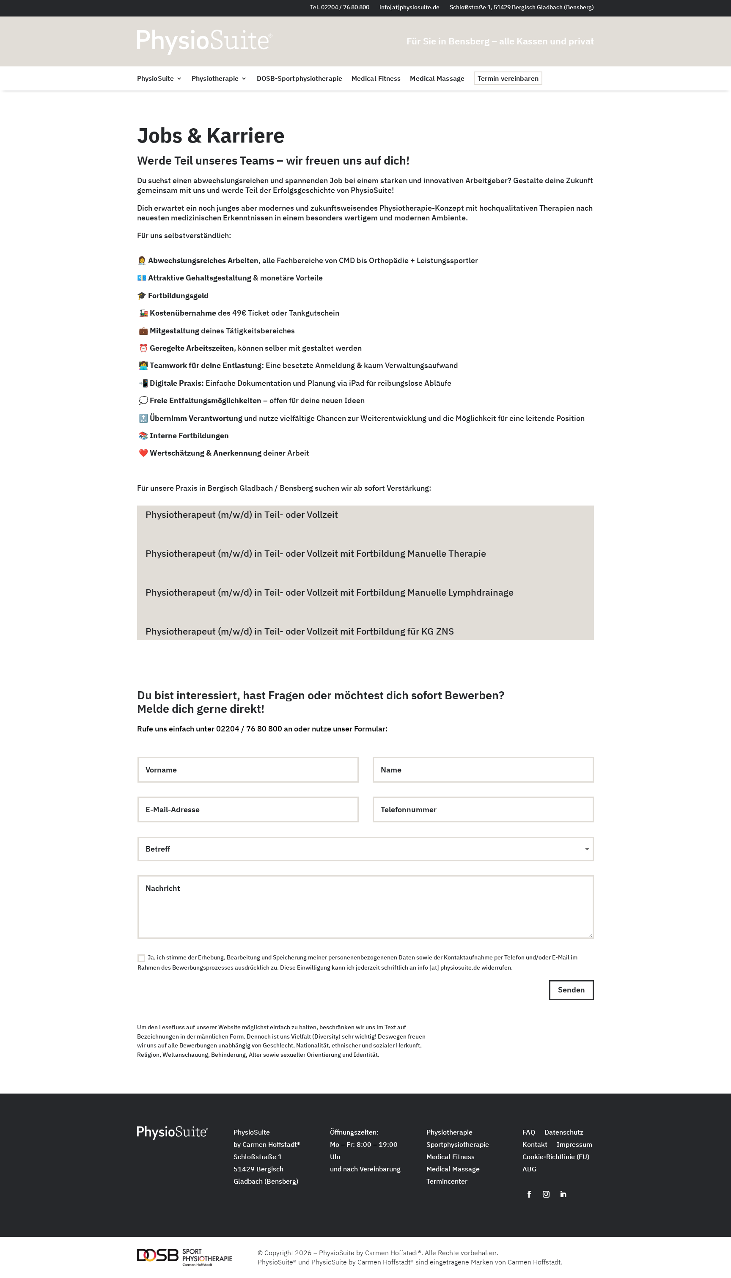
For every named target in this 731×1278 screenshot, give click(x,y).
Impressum (574, 1145)
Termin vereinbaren (508, 78)
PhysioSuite (155, 78)
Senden (571, 990)
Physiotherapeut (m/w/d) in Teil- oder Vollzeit (242, 514)
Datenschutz (563, 1133)
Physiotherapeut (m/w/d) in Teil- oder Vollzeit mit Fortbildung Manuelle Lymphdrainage (330, 592)
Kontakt (534, 1145)
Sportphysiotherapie (457, 1145)
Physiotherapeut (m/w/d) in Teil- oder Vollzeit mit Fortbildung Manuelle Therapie (316, 553)
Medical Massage (437, 78)
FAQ (528, 1133)
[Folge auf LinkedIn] (563, 1194)
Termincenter (446, 1182)
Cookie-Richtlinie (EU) (555, 1157)
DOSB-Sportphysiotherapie (299, 78)
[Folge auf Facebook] (529, 1194)
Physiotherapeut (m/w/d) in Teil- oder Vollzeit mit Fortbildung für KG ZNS (300, 631)
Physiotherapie (215, 78)
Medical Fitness (376, 78)
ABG (529, 1169)
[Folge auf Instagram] (546, 1194)
